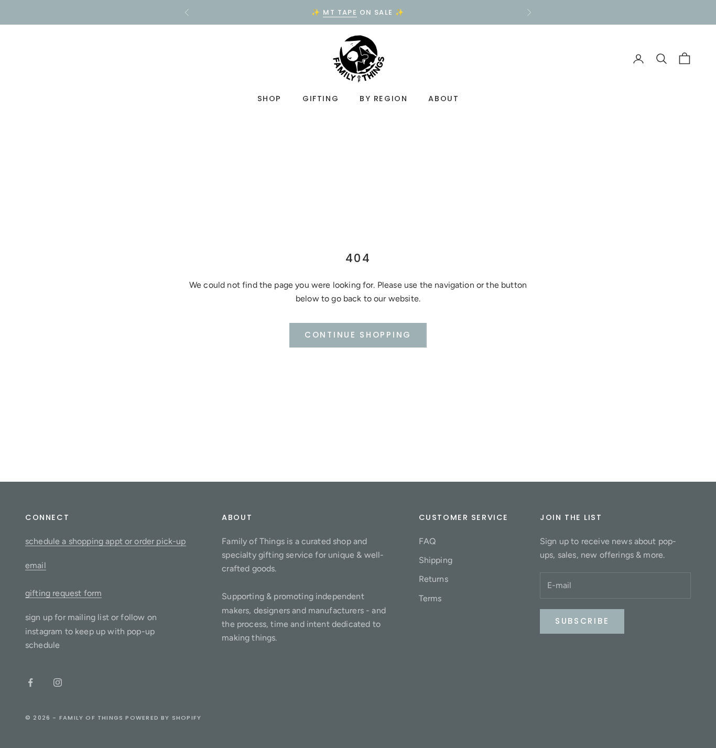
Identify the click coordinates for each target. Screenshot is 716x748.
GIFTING (320, 99)
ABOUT (443, 99)
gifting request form (63, 593)
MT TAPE (340, 12)
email (35, 565)
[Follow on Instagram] (57, 682)
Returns (433, 579)
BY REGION (383, 99)
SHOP (269, 99)
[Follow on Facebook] (30, 682)
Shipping (435, 560)
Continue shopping (358, 334)
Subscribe (582, 620)
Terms (430, 598)
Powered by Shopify (163, 717)
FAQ (427, 541)
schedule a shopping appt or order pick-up (105, 541)
